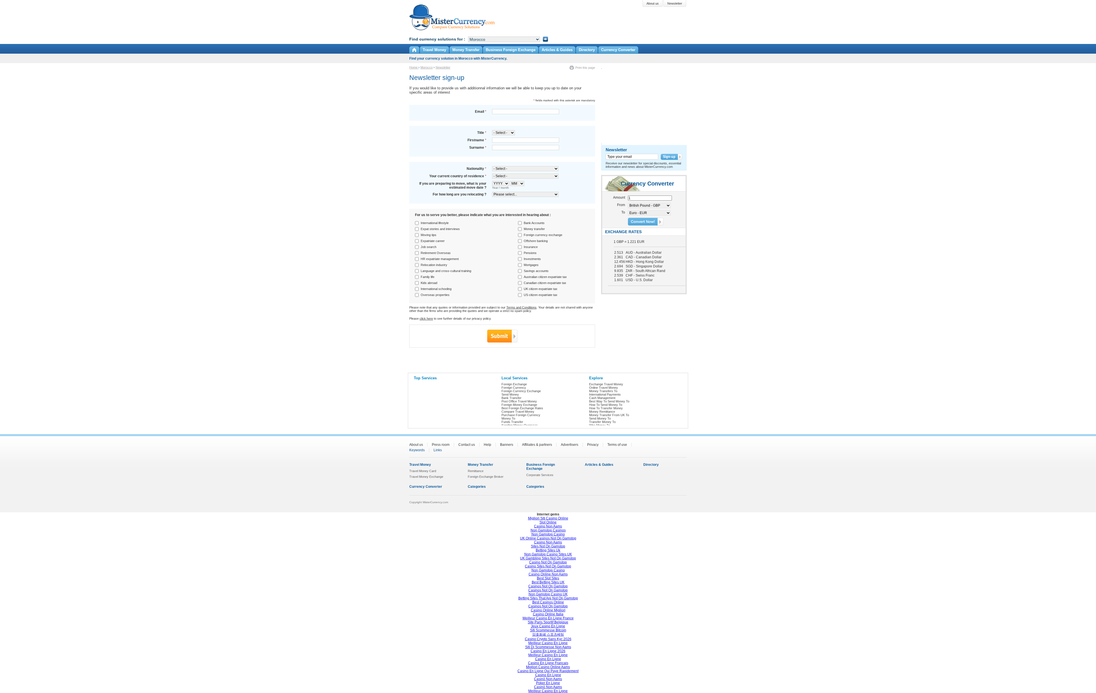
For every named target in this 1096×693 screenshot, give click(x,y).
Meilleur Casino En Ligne (548, 643)
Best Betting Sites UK (548, 582)
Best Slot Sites (548, 578)
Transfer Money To (602, 422)
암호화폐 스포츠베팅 (548, 634)
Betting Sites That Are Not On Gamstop (548, 598)
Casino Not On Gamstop (548, 562)
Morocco (426, 67)
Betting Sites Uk (548, 550)
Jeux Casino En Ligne (548, 626)
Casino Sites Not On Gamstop (548, 566)
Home (413, 67)
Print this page (585, 67)
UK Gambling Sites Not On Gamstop (548, 558)
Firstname (477, 140)
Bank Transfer (511, 398)
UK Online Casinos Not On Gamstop (548, 538)
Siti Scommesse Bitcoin (548, 630)
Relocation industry (434, 265)
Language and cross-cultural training (446, 271)
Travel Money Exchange (426, 476)
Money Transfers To (603, 391)
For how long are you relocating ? (459, 194)
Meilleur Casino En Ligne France (548, 618)
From (621, 205)
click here (426, 318)
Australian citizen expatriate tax (545, 277)
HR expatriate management (440, 259)
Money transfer (534, 229)
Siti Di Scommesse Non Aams (548, 647)
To (623, 212)
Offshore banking (536, 241)
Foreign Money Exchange (519, 404)
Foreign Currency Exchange (521, 391)
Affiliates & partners (537, 445)
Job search (428, 247)
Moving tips (428, 235)
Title (481, 133)
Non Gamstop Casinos (548, 530)
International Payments (605, 394)
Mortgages (531, 265)
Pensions (530, 253)
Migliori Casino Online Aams (548, 667)
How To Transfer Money (606, 408)
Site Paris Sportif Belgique (548, 622)
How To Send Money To (605, 404)
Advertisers (569, 445)
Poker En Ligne (548, 683)
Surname (477, 148)
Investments (532, 259)
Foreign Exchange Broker (485, 476)
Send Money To (600, 418)
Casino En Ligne (548, 659)
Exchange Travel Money (606, 384)
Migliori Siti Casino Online (548, 518)
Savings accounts (536, 271)
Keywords (417, 450)
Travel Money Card (422, 471)
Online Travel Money (603, 387)
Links (438, 450)
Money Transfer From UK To (609, 415)
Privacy (593, 445)
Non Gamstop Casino (548, 534)
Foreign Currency (513, 387)
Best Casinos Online (548, 602)
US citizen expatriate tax (540, 295)
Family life (427, 277)
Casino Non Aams (548, 526)
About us (416, 445)
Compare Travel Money (517, 411)
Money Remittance (602, 411)
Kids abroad (429, 283)
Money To (508, 418)
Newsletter (443, 67)
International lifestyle (435, 223)
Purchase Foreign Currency (520, 415)
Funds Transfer (512, 422)
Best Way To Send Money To (609, 401)
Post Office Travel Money (519, 401)
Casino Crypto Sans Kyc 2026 (548, 639)
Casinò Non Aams (548, 679)
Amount (619, 198)
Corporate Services (539, 475)
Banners (506, 445)
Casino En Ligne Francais (548, 663)
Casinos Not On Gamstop (548, 586)
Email (480, 112)
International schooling (436, 289)
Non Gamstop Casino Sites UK (548, 554)
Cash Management (602, 398)
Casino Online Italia (548, 614)
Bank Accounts (534, 223)
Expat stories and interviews (440, 229)
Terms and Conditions (521, 307)
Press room (441, 445)
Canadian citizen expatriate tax (545, 283)
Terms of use (617, 445)
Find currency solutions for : (437, 39)
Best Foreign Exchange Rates (522, 408)
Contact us (466, 445)
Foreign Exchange (514, 384)
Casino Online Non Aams (548, 574)
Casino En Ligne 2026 (548, 651)
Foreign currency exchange (543, 235)
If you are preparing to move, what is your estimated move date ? (452, 186)
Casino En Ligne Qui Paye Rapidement (548, 671)
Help (487, 445)
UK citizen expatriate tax (540, 289)
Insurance (531, 247)
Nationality (476, 169)
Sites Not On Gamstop (548, 546)
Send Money (510, 394)
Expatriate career (433, 241)
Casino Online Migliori (548, 610)
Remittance (475, 471)
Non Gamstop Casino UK (548, 594)
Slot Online (548, 522)
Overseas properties (435, 295)
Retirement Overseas (436, 253)
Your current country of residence (457, 176)
